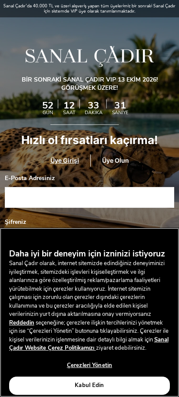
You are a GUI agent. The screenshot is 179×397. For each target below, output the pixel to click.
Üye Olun (115, 160)
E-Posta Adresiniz (30, 178)
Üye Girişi (64, 160)
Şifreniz (15, 222)
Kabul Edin (89, 385)
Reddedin (21, 323)
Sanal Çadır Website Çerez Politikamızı (89, 344)
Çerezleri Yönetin (89, 365)
